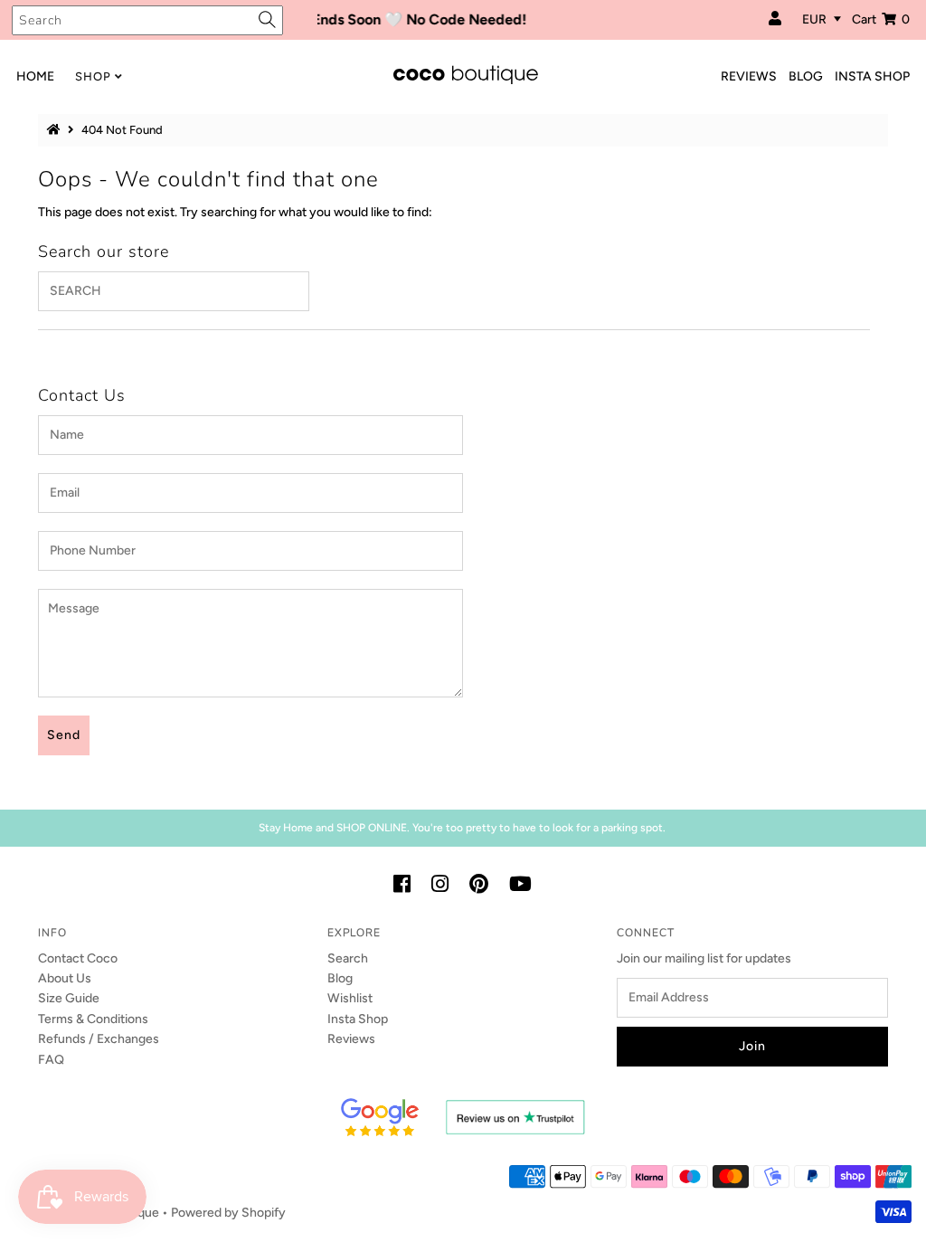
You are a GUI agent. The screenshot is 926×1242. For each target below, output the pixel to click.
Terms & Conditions (93, 1019)
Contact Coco (78, 958)
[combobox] (147, 20)
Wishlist (350, 998)
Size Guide (68, 998)
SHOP (93, 76)
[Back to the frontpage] (56, 130)
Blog (340, 978)
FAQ (51, 1059)
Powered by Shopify (228, 1212)
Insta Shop (357, 1019)
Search (347, 958)
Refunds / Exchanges (98, 1039)
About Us (64, 978)
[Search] (267, 20)
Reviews (351, 1039)
